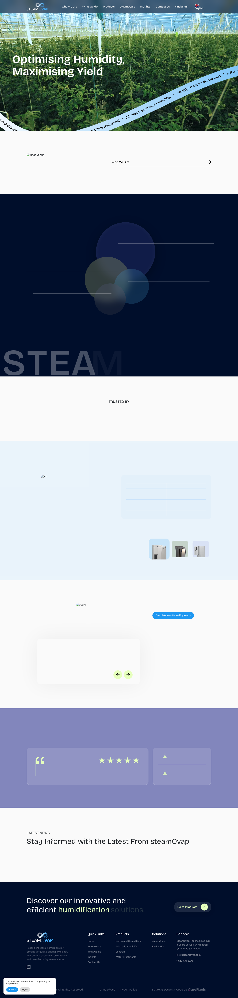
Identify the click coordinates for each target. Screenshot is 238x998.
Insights (145, 6)
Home (91, 941)
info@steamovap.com (188, 954)
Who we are (69, 6)
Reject (25, 989)
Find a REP (182, 6)
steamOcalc (127, 6)
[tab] (159, 549)
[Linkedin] (28, 967)
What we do (90, 6)
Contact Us (94, 962)
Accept (12, 989)
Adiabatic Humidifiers (128, 946)
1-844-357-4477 (184, 961)
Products (109, 6)
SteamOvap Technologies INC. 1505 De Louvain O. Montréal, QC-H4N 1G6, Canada (193, 944)
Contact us (163, 6)
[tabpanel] (119, 516)
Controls (120, 951)
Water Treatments (126, 956)
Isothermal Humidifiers (128, 941)
